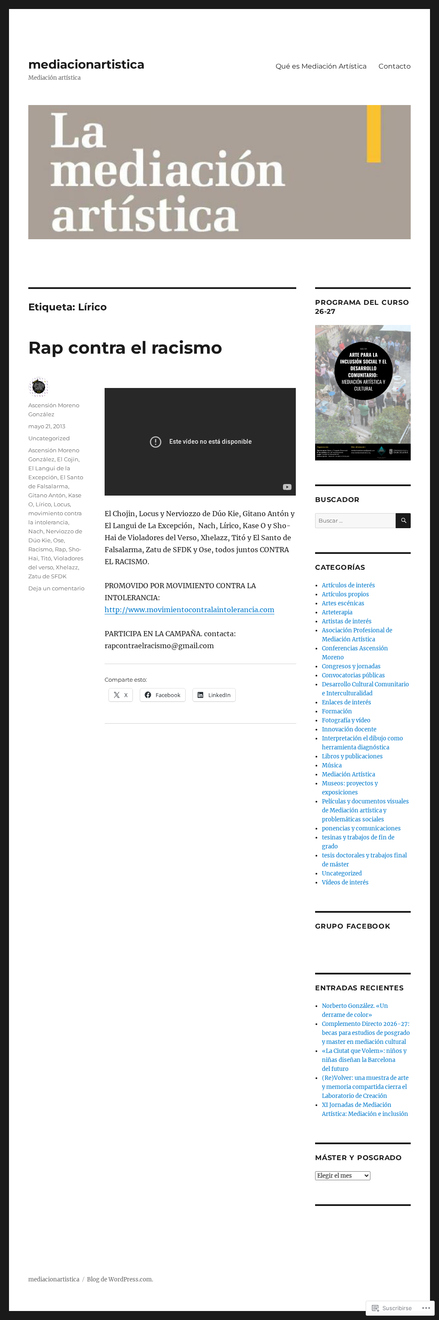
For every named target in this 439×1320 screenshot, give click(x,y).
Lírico (43, 504)
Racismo (40, 549)
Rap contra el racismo (125, 347)
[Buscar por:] (355, 520)
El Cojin (67, 459)
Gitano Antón (47, 495)
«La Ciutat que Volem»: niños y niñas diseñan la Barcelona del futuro (364, 1060)
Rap (60, 549)
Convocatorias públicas (353, 675)
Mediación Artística (348, 774)
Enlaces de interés (346, 702)
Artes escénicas (343, 603)
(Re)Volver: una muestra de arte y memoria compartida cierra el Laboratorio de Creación (365, 1087)
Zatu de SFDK (47, 576)
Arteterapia (337, 612)
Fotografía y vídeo (346, 720)
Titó (46, 558)
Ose (58, 540)
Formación (337, 711)
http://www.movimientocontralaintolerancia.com (189, 609)
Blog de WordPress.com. (120, 1279)
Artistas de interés (347, 621)
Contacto (395, 66)
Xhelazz (67, 567)
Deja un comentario (56, 588)
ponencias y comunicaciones (361, 828)
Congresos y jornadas (351, 666)
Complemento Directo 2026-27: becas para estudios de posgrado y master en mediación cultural (366, 1033)
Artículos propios (345, 594)
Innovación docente (349, 729)
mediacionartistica (86, 64)
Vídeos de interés (345, 882)
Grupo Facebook (353, 926)
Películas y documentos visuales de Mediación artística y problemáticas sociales (365, 810)
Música (332, 765)
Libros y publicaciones (352, 756)
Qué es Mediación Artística (321, 66)
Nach (35, 531)
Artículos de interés (348, 585)
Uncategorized (49, 438)
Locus (62, 504)
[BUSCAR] (403, 520)
